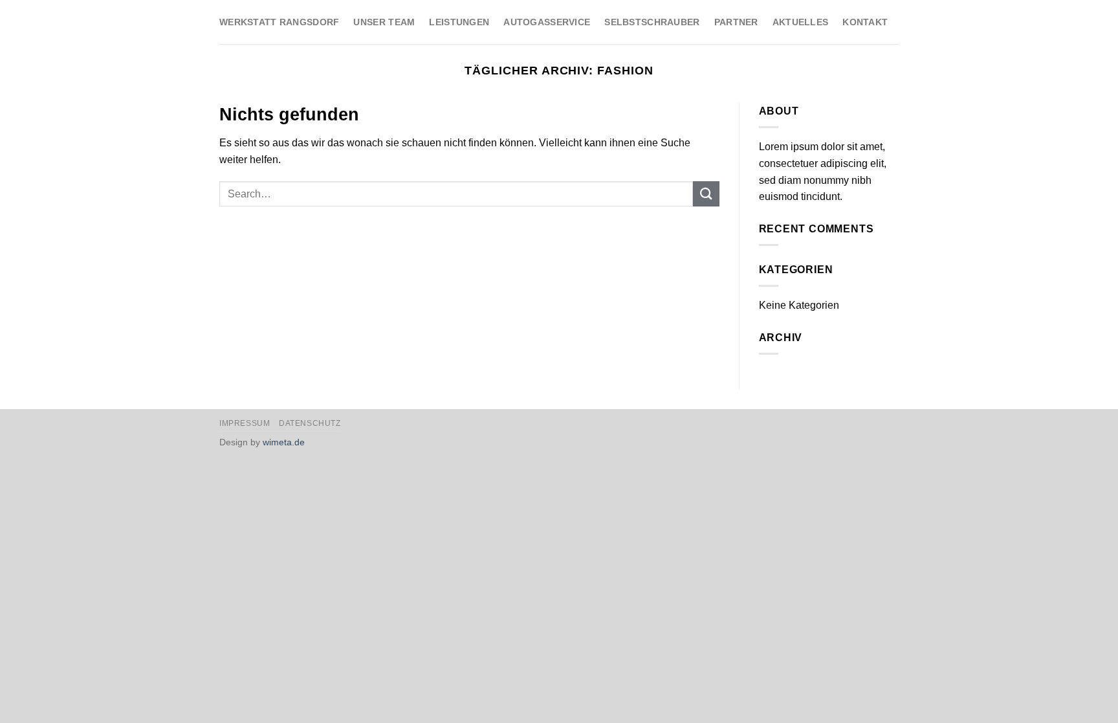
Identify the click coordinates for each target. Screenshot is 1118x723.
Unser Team (384, 22)
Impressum (244, 423)
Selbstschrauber (651, 22)
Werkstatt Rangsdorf (279, 22)
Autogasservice (546, 22)
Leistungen (459, 22)
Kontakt (865, 22)
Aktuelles (801, 22)
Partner (736, 22)
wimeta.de (284, 442)
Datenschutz (310, 423)
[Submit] (706, 193)
